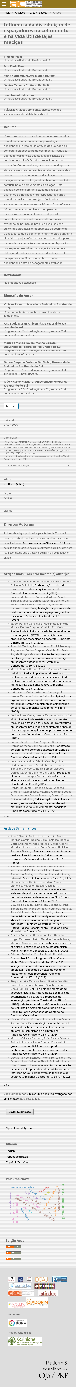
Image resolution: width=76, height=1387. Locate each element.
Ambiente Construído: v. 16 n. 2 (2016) (35, 1053)
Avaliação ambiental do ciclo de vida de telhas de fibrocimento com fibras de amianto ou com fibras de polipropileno (40, 1027)
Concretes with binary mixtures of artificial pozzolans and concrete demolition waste (41, 946)
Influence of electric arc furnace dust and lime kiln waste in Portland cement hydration (41, 855)
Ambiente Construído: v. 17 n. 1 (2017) (47, 878)
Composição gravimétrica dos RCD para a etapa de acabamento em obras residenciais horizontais (40, 1046)
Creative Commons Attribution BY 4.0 (44, 543)
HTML (12, 406)
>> (7, 816)
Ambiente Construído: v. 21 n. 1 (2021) (35, 757)
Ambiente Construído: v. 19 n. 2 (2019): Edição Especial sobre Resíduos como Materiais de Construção (39, 927)
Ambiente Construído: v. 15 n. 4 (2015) (47, 1076)
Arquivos (20, 12)
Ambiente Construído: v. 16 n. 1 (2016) (35, 1034)
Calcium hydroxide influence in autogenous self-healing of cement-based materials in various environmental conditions (40, 803)
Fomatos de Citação (18, 465)
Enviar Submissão (20, 1111)
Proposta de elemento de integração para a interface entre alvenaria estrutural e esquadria (41, 776)
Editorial (16, 878)
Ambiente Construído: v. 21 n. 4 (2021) (35, 901)
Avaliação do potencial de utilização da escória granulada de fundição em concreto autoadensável (40, 658)
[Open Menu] (4, 4)
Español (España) (17, 1162)
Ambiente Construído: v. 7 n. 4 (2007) (34, 593)
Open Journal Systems (20, 1128)
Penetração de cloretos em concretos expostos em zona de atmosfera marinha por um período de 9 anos (40, 749)
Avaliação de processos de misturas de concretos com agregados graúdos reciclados (41, 612)
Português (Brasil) (17, 1156)
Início (7, 12)
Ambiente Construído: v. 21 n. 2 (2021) (35, 810)
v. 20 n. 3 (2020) (39, 12)
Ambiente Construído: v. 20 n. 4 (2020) (44, 950)
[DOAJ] (41, 1281)
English (10, 1150)
